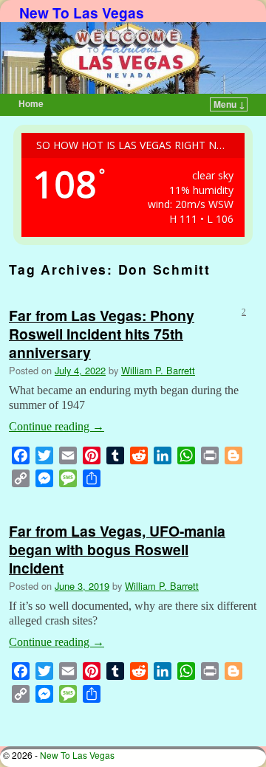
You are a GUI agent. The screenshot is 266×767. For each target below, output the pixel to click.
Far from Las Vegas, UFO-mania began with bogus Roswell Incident (117, 549)
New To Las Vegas (81, 12)
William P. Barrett (158, 370)
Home (31, 103)
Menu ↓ (229, 104)
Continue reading (56, 426)
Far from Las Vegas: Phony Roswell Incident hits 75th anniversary (101, 333)
